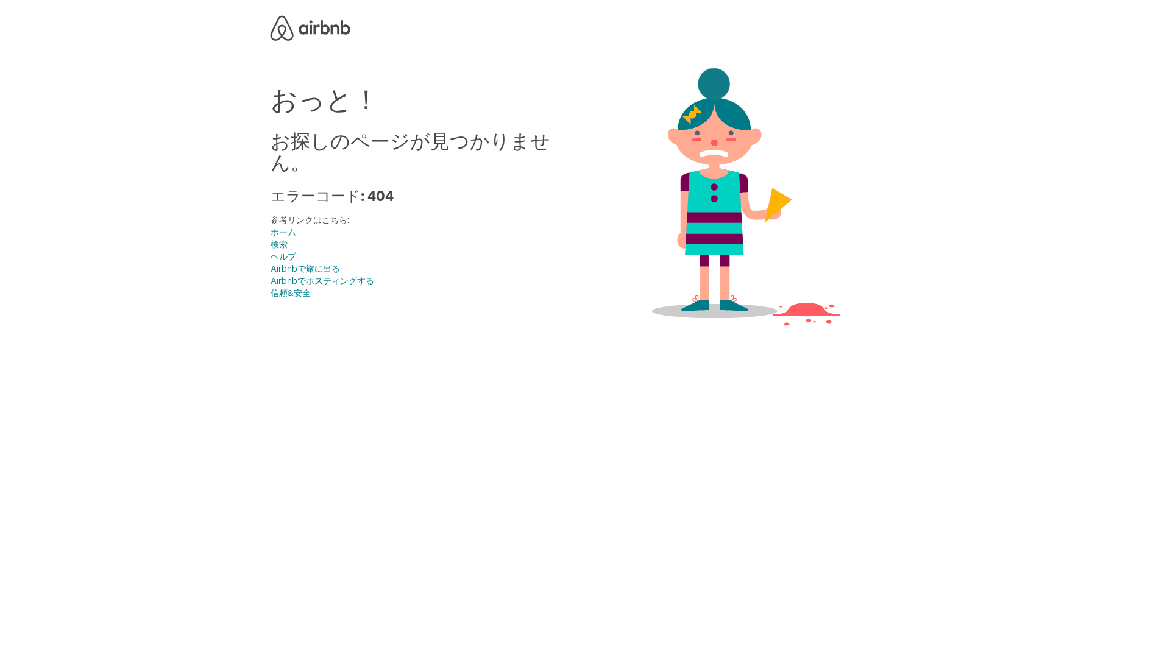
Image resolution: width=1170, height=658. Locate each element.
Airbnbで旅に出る (305, 268)
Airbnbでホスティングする (322, 280)
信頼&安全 (291, 293)
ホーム (283, 232)
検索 (279, 244)
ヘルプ (283, 256)
